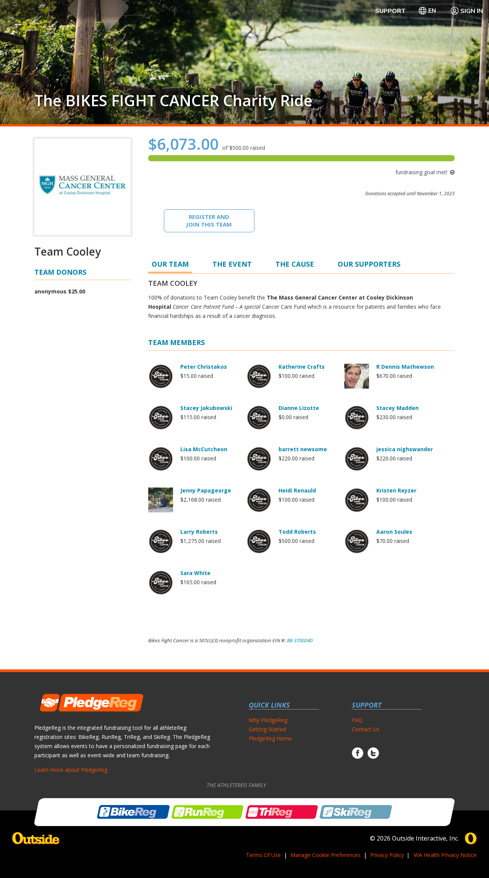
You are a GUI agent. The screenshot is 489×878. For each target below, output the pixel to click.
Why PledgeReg (268, 720)
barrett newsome (303, 449)
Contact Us (365, 729)
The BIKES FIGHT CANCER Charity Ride (173, 100)
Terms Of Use (263, 855)
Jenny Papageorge (205, 490)
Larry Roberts (199, 531)
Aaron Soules (394, 531)
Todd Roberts (297, 531)
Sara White (195, 573)
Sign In (471, 11)
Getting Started (267, 729)
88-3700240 (300, 640)
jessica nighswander (404, 449)
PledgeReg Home (270, 738)
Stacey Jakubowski (206, 407)
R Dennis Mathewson (405, 366)
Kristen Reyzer (396, 490)
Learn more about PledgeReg (70, 769)
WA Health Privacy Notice (445, 855)
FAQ (357, 720)
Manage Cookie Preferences (325, 855)
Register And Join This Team (209, 220)
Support (390, 11)
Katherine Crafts (302, 366)
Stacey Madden (397, 407)
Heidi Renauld (297, 490)
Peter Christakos (203, 366)
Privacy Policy (387, 855)
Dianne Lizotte (299, 407)
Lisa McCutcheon (203, 449)
